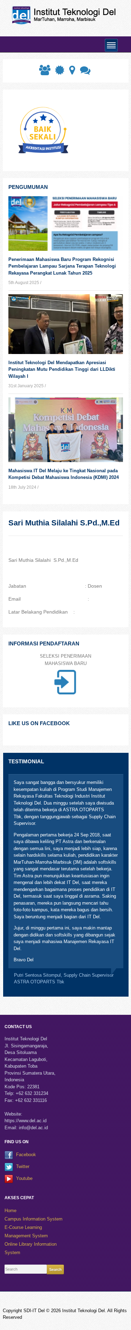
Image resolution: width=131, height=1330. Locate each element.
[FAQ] (84, 72)
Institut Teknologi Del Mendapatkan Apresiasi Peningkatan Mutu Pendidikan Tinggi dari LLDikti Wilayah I (61, 369)
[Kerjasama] (44, 72)
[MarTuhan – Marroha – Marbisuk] (65, 15)
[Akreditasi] (59, 72)
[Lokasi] (71, 72)
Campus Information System (34, 1219)
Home (10, 1210)
